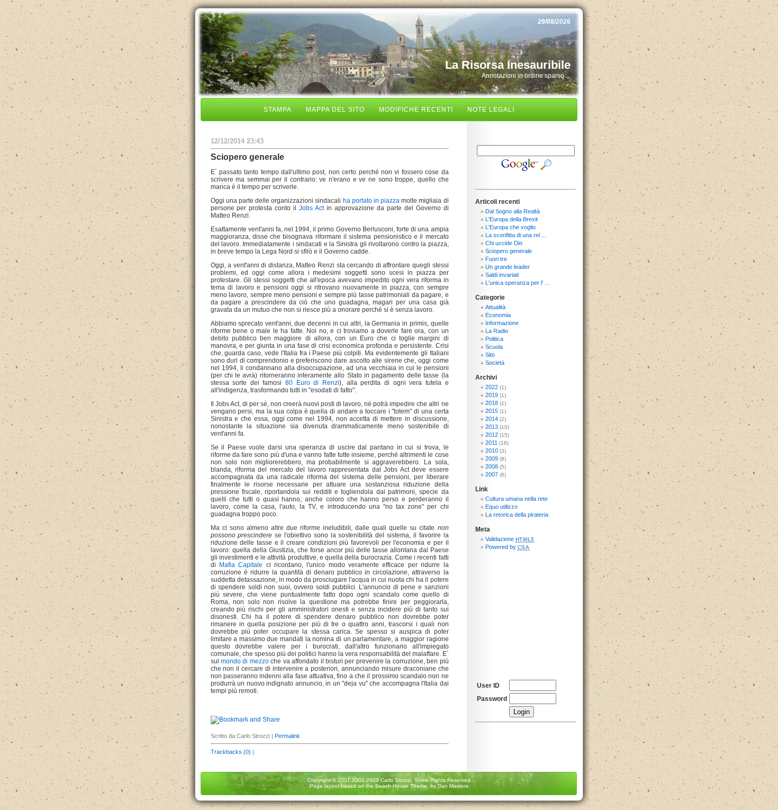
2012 (491, 434)
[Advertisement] (525, 611)
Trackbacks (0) (231, 752)
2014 (491, 419)
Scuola (494, 347)
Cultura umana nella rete (516, 499)
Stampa (278, 109)
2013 (491, 427)
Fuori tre (496, 259)
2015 (491, 411)
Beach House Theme (401, 786)
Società (494, 362)
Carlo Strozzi (396, 780)
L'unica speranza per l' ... (517, 283)
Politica (494, 339)
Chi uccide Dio (503, 243)
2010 (491, 450)
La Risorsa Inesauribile (508, 64)
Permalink (287, 736)
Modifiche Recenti (416, 109)
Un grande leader (507, 267)
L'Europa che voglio (510, 227)
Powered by (507, 547)
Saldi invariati (502, 275)
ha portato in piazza (371, 200)
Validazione (510, 539)
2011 (491, 442)
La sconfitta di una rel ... (515, 235)
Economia (498, 315)
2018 (491, 403)
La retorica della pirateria (516, 514)
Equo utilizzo (501, 506)
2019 (491, 395)
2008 (491, 466)
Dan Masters (453, 786)
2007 (491, 474)
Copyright (319, 780)
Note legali (490, 109)
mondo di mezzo (245, 661)
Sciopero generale (508, 251)
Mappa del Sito (335, 109)
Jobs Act (311, 208)
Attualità (495, 307)
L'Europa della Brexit (511, 219)
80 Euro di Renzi (312, 382)
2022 (491, 387)
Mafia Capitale (241, 565)
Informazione (502, 323)
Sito (490, 355)
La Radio (496, 331)
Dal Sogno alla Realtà (512, 211)
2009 (491, 458)
